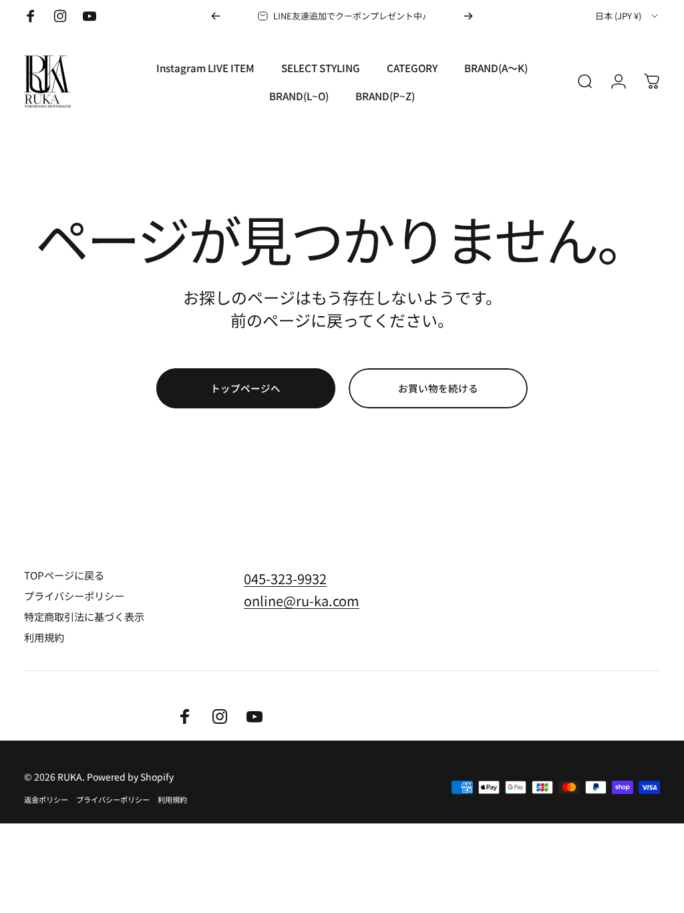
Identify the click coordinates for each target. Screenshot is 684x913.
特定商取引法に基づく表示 (84, 616)
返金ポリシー (46, 799)
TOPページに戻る (64, 575)
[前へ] (215, 16)
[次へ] (468, 16)
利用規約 (44, 637)
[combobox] (627, 16)
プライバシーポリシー (74, 596)
